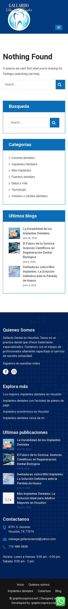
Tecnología (19, 189)
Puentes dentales (23, 177)
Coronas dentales (23, 158)
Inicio (20, 584)
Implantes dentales (20, 591)
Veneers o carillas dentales (30, 196)
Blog (58, 591)
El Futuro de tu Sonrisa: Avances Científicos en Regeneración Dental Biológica (39, 459)
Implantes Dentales (24, 164)
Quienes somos (39, 584)
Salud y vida (19, 183)
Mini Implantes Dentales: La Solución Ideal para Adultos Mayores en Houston (36, 498)
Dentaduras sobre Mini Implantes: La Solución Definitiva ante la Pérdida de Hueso (40, 479)
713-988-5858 (18, 546)
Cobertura (44, 591)
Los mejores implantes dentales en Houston (32, 394)
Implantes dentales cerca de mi (23, 418)
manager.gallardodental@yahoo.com (32, 539)
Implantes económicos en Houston (26, 411)
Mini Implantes (21, 170)
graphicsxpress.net (44, 603)
